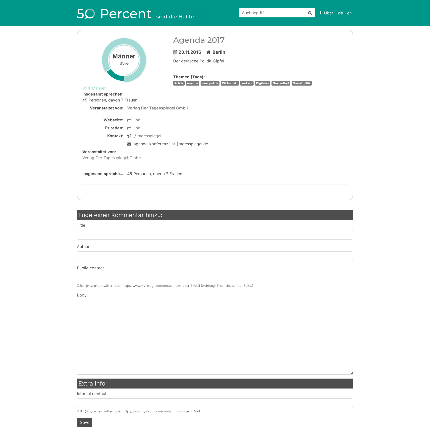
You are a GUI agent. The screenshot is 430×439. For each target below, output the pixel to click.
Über (327, 12)
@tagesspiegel (147, 135)
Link (135, 119)
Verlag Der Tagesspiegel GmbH (157, 107)
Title (81, 225)
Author (83, 246)
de (340, 12)
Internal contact (92, 393)
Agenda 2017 (199, 40)
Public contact (90, 267)
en (349, 12)
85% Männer (94, 88)
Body (82, 295)
